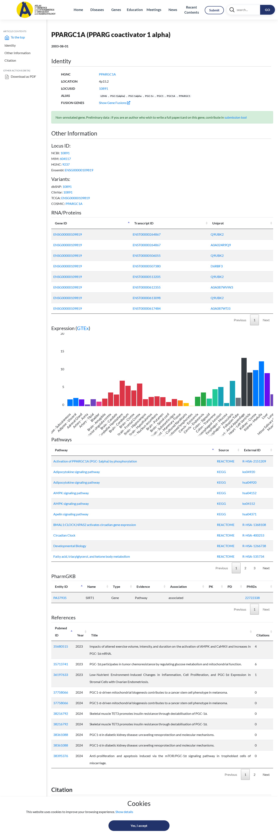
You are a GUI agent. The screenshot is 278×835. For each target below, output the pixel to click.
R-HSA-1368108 (254, 525)
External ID (252, 450)
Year (80, 635)
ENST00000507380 (147, 266)
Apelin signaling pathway (70, 514)
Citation (10, 60)
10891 (103, 88)
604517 (65, 159)
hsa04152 (249, 493)
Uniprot (218, 223)
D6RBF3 (217, 266)
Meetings (154, 10)
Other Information (17, 53)
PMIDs (252, 586)
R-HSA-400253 (253, 535)
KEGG (221, 472)
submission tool (235, 117)
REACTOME (225, 461)
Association (178, 586)
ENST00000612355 (147, 287)
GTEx (83, 328)
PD (230, 586)
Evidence (143, 586)
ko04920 (248, 472)
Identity (10, 45)
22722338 (252, 598)
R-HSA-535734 (253, 556)
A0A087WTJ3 (220, 308)
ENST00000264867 (147, 234)
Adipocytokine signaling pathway (76, 472)
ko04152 (248, 503)
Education (135, 10)
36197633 (60, 675)
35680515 (60, 646)
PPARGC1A (107, 74)
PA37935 (60, 598)
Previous (240, 320)
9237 (66, 164)
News (173, 10)
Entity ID (61, 586)
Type (116, 586)
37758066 (60, 692)
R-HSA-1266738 (254, 546)
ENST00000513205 (147, 277)
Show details (124, 812)
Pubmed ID (61, 631)
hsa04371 (249, 514)
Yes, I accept (139, 825)
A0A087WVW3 (222, 287)
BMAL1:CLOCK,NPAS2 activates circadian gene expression (94, 525)
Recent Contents (191, 10)
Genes (116, 10)
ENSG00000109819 (79, 170)
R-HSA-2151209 (254, 461)
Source (224, 450)
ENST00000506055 (147, 255)
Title (94, 635)
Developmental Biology (69, 546)
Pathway (61, 450)
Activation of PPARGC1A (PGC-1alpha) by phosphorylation (95, 461)
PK (211, 586)
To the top (17, 37)
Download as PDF (23, 76)
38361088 (60, 735)
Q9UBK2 (217, 234)
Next (266, 320)
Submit (214, 10)
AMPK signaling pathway (71, 493)
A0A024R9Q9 (221, 245)
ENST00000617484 (147, 308)
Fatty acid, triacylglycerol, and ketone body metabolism (91, 556)
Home (78, 10)
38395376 (60, 756)
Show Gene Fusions (113, 103)
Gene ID (61, 223)
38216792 (60, 713)
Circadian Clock (64, 535)
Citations (262, 635)
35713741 (60, 664)
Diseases (97, 10)
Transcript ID (143, 223)
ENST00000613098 (147, 298)
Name (91, 586)
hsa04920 (249, 482)
